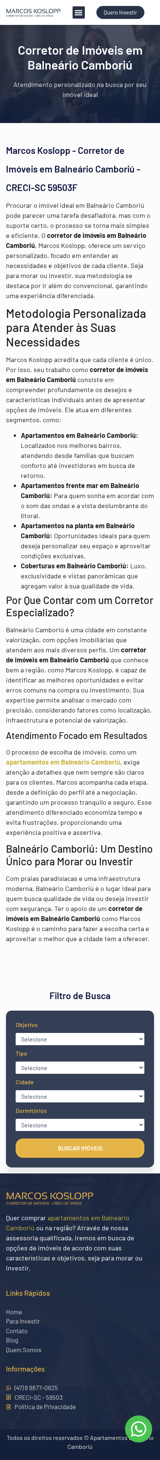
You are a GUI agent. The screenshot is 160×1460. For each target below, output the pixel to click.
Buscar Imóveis (80, 1147)
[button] (79, 12)
